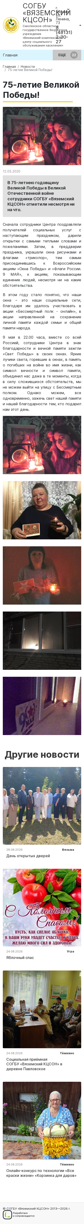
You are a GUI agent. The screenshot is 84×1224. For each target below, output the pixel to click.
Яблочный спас (20, 957)
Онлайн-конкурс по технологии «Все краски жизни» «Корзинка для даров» (41, 1173)
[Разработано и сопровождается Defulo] (18, 1214)
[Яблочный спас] (42, 907)
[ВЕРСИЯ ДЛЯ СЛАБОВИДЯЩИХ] (80, 25)
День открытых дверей (28, 855)
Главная (10, 55)
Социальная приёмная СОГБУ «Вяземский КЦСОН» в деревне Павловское (34, 1064)
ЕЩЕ (62, 55)
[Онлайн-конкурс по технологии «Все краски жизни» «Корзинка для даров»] (42, 1120)
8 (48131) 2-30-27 (64, 34)
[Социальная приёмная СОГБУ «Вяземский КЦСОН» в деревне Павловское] (42, 1009)
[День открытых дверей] (42, 805)
